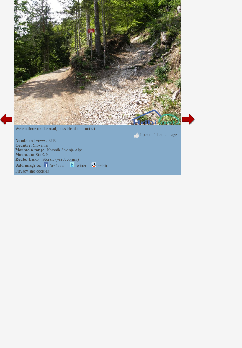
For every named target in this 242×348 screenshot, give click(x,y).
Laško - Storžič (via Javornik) (54, 159)
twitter (80, 166)
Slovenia (40, 145)
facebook (56, 166)
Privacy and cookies (32, 171)
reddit (101, 166)
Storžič (42, 154)
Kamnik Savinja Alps (64, 150)
